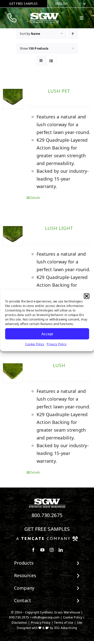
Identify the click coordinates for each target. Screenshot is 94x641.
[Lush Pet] (13, 98)
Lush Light (59, 228)
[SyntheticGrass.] (45, 15)
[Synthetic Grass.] (47, 538)
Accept (47, 334)
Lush (59, 365)
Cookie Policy (34, 344)
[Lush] (13, 373)
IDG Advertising (65, 628)
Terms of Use (63, 622)
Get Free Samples (47, 529)
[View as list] (51, 61)
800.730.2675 (47, 515)
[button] (86, 296)
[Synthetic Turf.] (47, 500)
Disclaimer (19, 622)
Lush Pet (59, 91)
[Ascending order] (73, 34)
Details (35, 198)
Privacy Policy (56, 344)
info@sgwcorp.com (45, 617)
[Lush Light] (13, 236)
